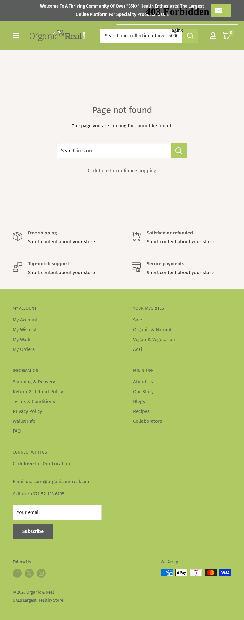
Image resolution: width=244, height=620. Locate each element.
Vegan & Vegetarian (154, 339)
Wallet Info (24, 421)
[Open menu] (16, 35)
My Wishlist (25, 330)
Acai (137, 349)
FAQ (17, 431)
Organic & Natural (152, 330)
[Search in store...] (179, 150)
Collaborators (147, 421)
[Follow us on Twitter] (29, 573)
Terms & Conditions (34, 401)
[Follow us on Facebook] (17, 573)
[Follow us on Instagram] (41, 573)
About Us (143, 382)
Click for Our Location (41, 464)
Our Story (143, 391)
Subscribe (33, 531)
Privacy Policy (27, 411)
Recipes (141, 411)
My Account (25, 320)
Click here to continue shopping (122, 170)
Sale (137, 320)
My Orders (24, 349)
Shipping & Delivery (34, 382)
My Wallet (23, 339)
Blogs (139, 401)
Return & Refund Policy (38, 391)
